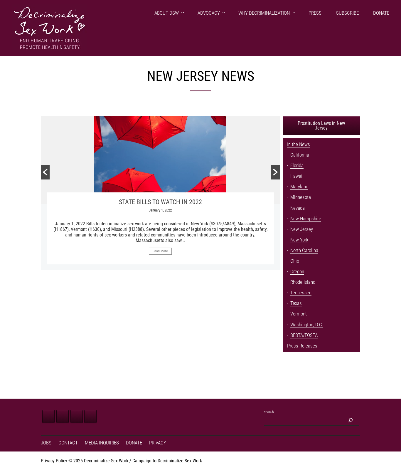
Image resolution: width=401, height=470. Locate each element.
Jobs (46, 443)
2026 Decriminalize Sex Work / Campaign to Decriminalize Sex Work (137, 461)
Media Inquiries (102, 443)
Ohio (294, 261)
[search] (350, 420)
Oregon (297, 271)
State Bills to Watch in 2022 (160, 202)
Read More (160, 251)
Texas (296, 303)
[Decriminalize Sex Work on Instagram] (76, 416)
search (269, 411)
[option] (160, 193)
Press (315, 13)
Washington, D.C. (306, 325)
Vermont (298, 314)
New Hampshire (305, 218)
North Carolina (304, 250)
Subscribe (347, 13)
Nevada (297, 208)
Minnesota (300, 197)
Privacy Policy (54, 461)
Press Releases (302, 346)
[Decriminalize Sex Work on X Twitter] (62, 416)
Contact (68, 443)
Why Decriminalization (264, 13)
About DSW (166, 13)
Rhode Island (302, 282)
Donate (381, 13)
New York (299, 240)
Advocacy (209, 13)
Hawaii (297, 176)
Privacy (157, 443)
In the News (298, 144)
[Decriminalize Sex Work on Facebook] (48, 416)
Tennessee (300, 293)
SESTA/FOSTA (304, 335)
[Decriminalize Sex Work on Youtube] (90, 416)
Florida (297, 165)
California (299, 155)
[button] (45, 172)
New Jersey (301, 229)
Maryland (299, 186)
